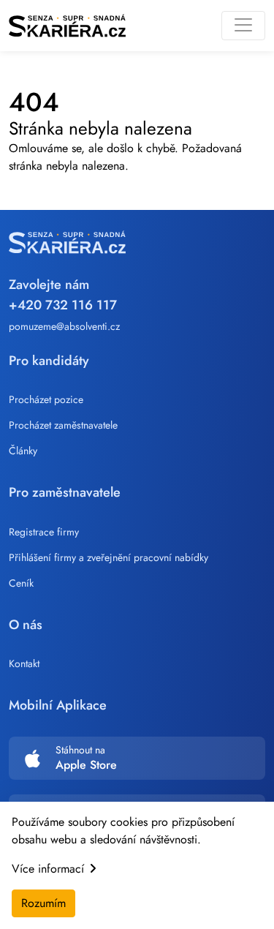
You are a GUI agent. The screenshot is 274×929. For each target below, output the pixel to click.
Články (23, 450)
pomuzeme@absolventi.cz (64, 326)
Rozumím (43, 903)
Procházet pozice (46, 399)
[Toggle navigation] (243, 25)
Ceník (21, 583)
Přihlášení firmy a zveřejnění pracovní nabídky (108, 557)
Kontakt (24, 663)
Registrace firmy (44, 531)
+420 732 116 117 (63, 305)
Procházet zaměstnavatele (63, 425)
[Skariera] (67, 25)
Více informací (48, 868)
